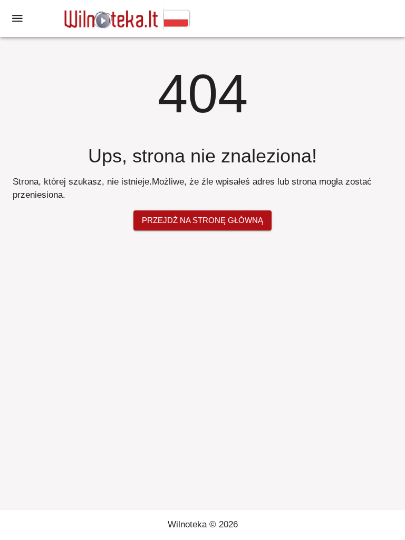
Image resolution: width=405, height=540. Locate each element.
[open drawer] (17, 18)
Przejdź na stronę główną (202, 220)
